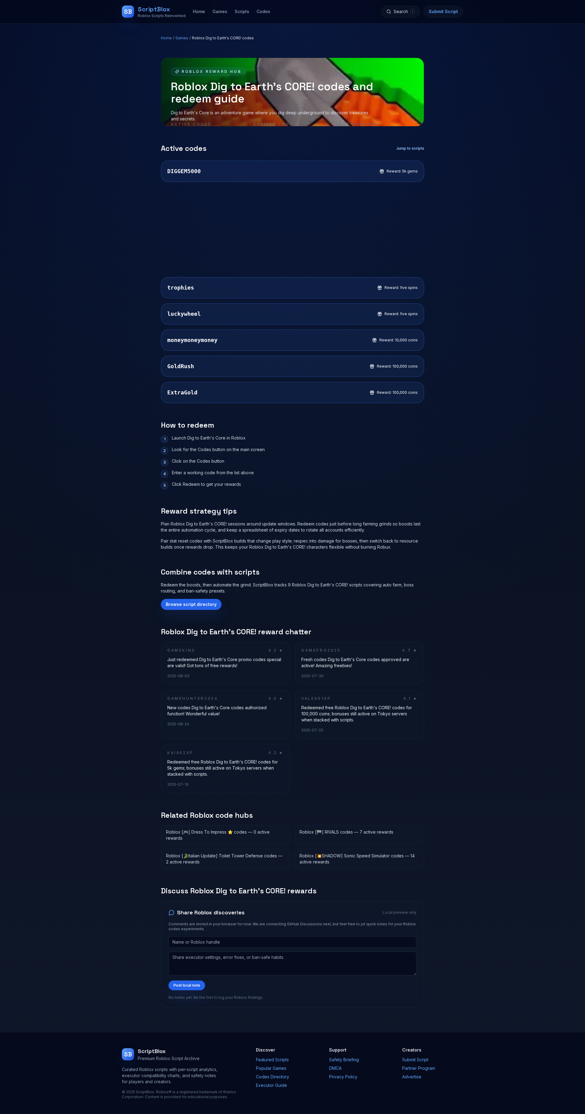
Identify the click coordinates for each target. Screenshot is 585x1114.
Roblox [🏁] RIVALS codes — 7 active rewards (346, 832)
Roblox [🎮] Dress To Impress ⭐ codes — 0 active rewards (218, 835)
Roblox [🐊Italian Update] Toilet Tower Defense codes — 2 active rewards (224, 858)
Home (199, 11)
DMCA (335, 1068)
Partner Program (418, 1068)
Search (403, 11)
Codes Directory (272, 1076)
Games (219, 11)
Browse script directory (191, 604)
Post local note (186, 985)
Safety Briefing (344, 1059)
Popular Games (271, 1068)
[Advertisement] (292, 229)
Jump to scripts (410, 148)
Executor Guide (271, 1085)
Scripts (242, 11)
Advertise (411, 1076)
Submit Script (443, 11)
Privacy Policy (343, 1076)
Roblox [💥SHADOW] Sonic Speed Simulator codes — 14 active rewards (357, 858)
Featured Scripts (272, 1059)
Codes (263, 11)
